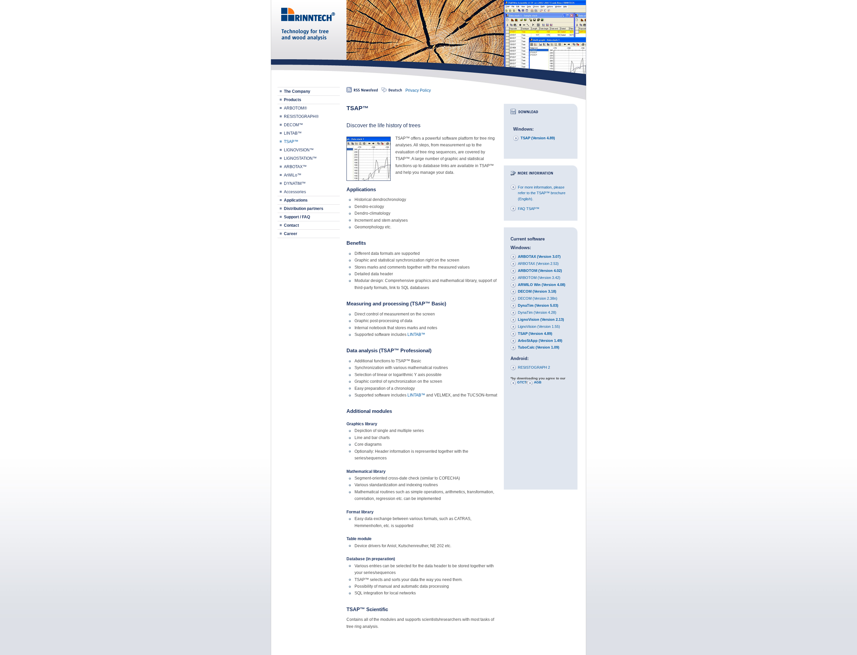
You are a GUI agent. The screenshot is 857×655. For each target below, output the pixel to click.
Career (290, 233)
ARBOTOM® (295, 108)
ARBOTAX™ (295, 166)
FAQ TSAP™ (528, 209)
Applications (296, 200)
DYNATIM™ (295, 183)
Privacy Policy (418, 90)
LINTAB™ (293, 133)
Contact (291, 225)
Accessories (295, 192)
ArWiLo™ (292, 175)
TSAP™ (291, 141)
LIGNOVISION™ (299, 150)
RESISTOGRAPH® (301, 116)
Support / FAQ (297, 217)
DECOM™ (293, 125)
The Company (297, 91)
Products (292, 99)
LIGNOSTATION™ (300, 158)
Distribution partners (303, 208)
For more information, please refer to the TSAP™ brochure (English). (541, 193)
